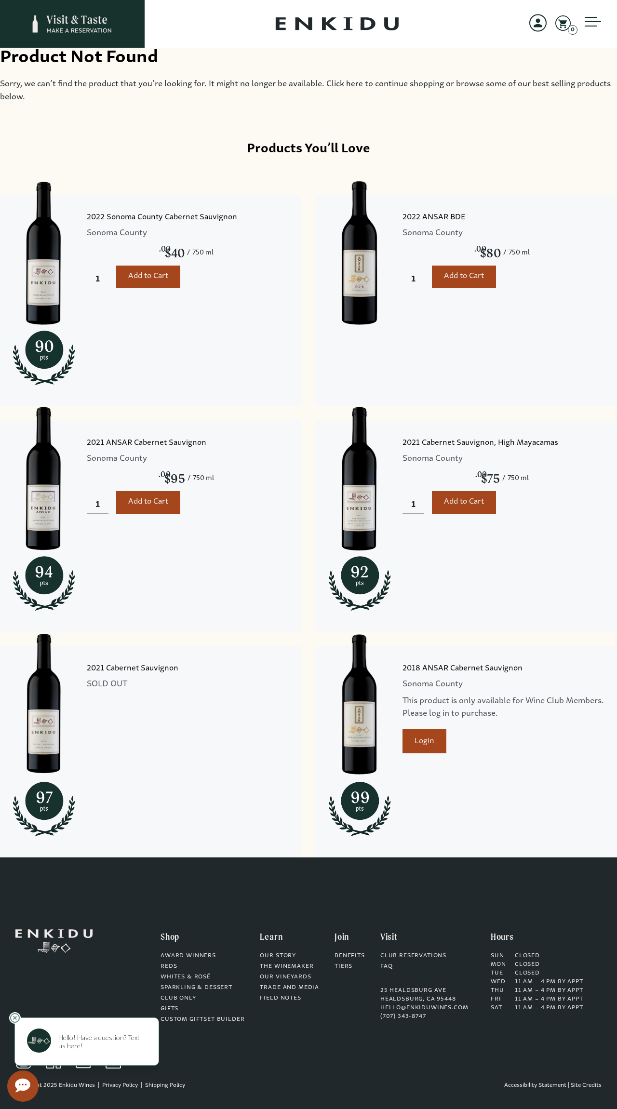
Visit (389, 936)
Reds (169, 966)
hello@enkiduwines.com (424, 1008)
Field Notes (280, 998)
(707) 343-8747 (403, 1016)
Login (424, 741)
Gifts (169, 1009)
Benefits (350, 956)
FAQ (386, 966)
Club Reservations (413, 956)
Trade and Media (289, 987)
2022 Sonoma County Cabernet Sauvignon (162, 217)
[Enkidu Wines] (72, 24)
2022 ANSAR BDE (434, 217)
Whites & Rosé (186, 977)
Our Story (278, 956)
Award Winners (188, 956)
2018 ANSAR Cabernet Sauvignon (462, 668)
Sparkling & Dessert (196, 987)
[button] (593, 29)
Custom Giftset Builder (202, 1019)
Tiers (343, 966)
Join (342, 936)
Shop (170, 936)
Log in (538, 32)
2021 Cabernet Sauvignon (132, 668)
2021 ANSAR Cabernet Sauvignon (146, 443)
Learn (271, 936)
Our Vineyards (285, 977)
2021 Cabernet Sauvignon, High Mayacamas (480, 443)
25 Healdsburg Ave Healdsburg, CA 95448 (418, 995)
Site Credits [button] (586, 1085)
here (354, 84)
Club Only (178, 998)
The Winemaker (286, 966)
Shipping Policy (165, 1085)
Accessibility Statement (535, 1085)
